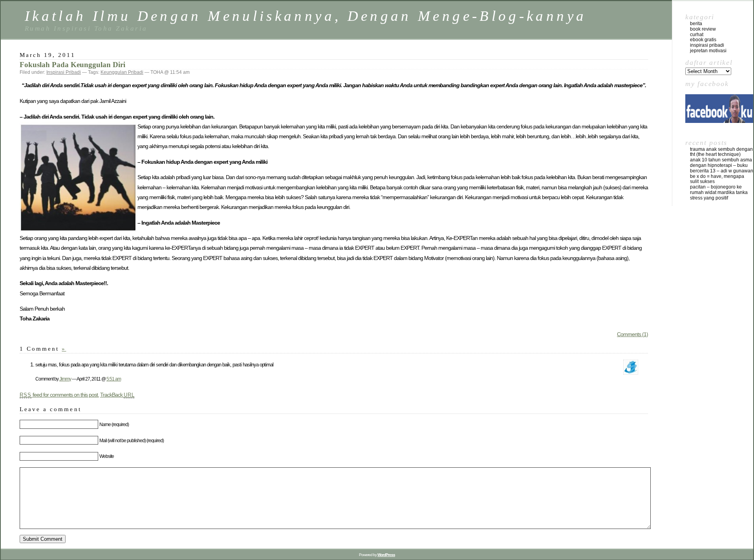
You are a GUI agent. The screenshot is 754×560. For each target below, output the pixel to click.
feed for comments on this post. (59, 395)
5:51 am (113, 378)
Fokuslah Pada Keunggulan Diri (72, 64)
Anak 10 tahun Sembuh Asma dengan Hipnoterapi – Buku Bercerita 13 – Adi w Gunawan (721, 165)
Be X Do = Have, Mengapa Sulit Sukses (717, 179)
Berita (696, 23)
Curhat (696, 34)
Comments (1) (632, 334)
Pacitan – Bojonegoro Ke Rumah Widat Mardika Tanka (719, 189)
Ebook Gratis (703, 39)
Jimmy (65, 378)
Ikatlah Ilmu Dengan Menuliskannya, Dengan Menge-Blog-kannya (305, 16)
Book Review (703, 29)
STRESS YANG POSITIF (709, 198)
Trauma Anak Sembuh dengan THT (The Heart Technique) (721, 151)
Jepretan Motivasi (708, 50)
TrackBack (117, 395)
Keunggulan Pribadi (122, 72)
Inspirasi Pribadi (63, 72)
